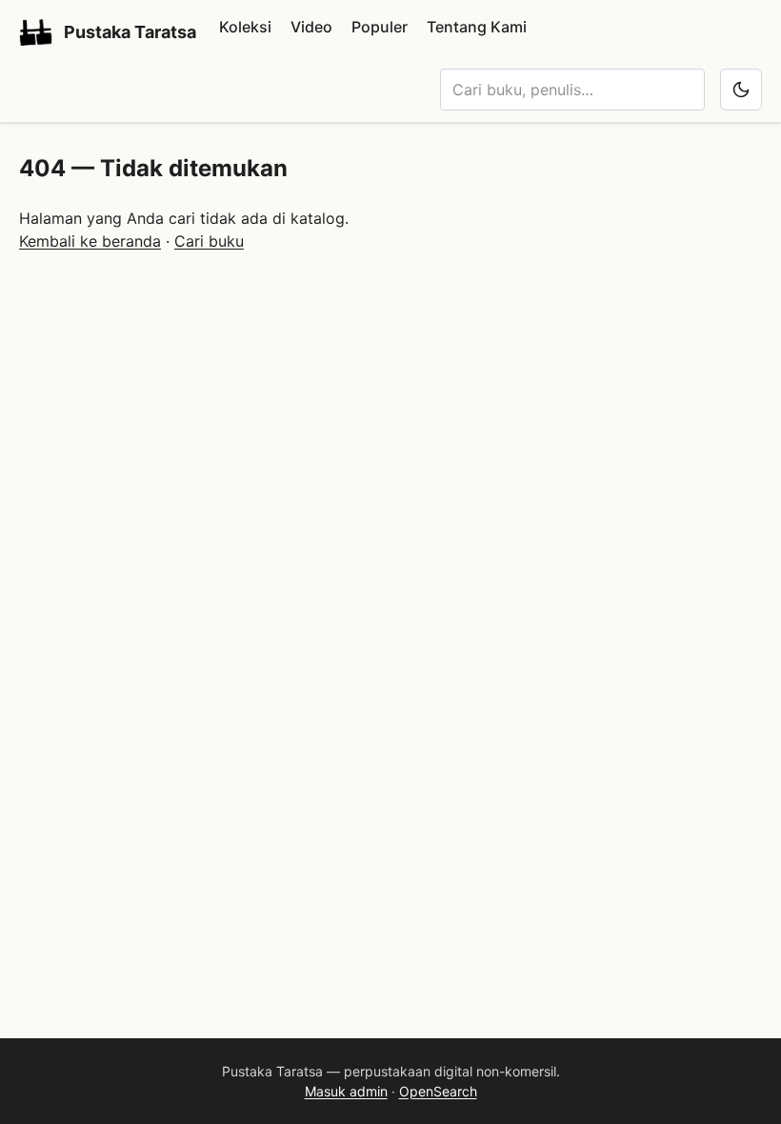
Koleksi (245, 26)
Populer (379, 26)
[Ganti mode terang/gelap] (741, 89)
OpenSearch (438, 1091)
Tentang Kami (477, 26)
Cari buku (209, 241)
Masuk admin (346, 1091)
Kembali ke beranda (90, 241)
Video (311, 26)
